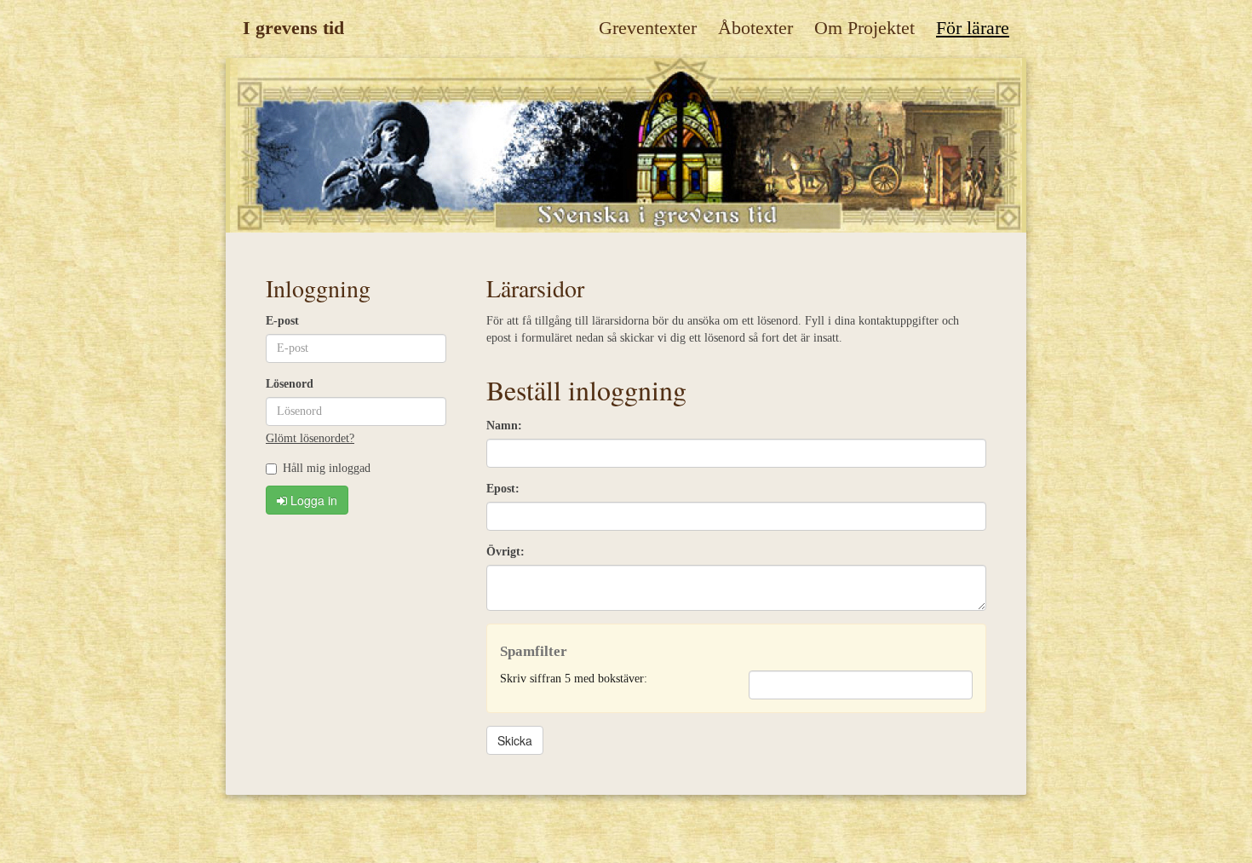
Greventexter (648, 27)
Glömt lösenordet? (310, 438)
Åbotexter (755, 27)
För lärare (972, 27)
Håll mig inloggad (326, 468)
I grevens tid (293, 27)
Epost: (503, 488)
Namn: (504, 425)
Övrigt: (505, 551)
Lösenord (289, 383)
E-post (282, 320)
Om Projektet (864, 27)
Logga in (312, 500)
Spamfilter (533, 651)
